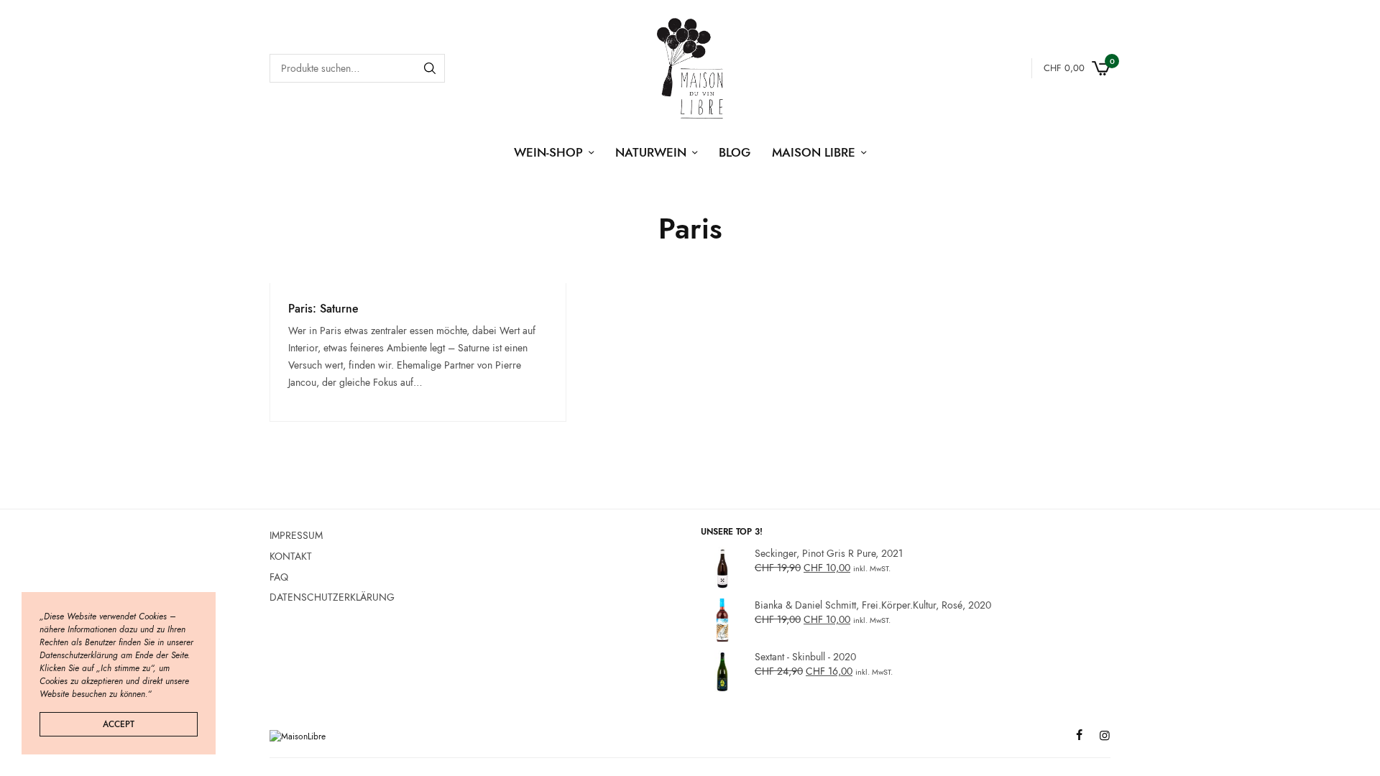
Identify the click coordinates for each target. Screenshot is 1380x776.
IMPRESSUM (296, 535)
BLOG (734, 152)
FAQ (279, 576)
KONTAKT (291, 556)
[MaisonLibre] (689, 68)
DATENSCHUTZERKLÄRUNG (332, 597)
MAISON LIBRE (813, 152)
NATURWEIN (650, 152)
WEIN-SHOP (548, 152)
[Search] (429, 68)
